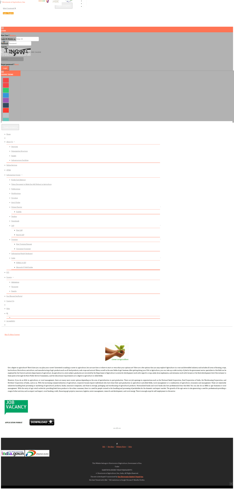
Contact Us (10, 301)
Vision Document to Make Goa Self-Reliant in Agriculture (31, 184)
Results (13, 291)
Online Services (11, 165)
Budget (13, 156)
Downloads (15, 221)
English (18, 212)
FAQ (103, 447)
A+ (4, 38)
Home (8, 134)
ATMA (8, 170)
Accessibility (10, 321)
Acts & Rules (15, 202)
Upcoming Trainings (23, 249)
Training (14, 240)
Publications (15, 189)
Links (13, 258)
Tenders (14, 216)
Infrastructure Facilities (19, 160)
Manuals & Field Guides (24, 267)
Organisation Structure (19, 151)
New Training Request (24, 244)
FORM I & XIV (21, 263)
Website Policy (121, 447)
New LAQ (19, 230)
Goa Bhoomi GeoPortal (14, 296)
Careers (9, 277)
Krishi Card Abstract (18, 180)
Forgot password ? (10, 64)
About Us (9, 142)
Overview (14, 147)
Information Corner (13, 175)
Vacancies (14, 287)
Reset (17, 64)
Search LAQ (20, 235)
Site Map (111, 447)
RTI (7, 272)
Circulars (14, 198)
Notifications (16, 193)
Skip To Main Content (12, 335)
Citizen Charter (16, 207)
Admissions (15, 282)
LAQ (12, 226)
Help (8, 309)
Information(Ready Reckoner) (22, 254)
